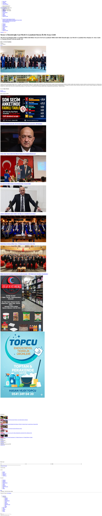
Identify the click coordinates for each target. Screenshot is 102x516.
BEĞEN (1, 439)
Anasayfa (2, 32)
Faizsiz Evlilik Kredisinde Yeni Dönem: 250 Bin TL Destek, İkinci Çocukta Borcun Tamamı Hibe (20, 424)
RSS (8, 21)
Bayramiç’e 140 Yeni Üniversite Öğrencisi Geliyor (12, 428)
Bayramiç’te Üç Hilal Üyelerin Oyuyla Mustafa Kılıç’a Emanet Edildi (15, 183)
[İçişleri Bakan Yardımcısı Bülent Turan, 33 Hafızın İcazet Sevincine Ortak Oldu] (23, 241)
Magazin (4, 9)
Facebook (4, 19)
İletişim (6, 21)
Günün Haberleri (5, 4)
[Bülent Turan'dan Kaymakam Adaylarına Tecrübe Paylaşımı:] (23, 271)
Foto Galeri (4, 1)
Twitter (7, 19)
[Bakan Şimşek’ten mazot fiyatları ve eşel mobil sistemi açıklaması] (4, 418)
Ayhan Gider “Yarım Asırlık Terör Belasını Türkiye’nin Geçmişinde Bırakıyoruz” (18, 153)
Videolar (4, 2)
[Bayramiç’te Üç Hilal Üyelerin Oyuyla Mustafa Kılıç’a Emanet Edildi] (23, 181)
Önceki (1, 91)
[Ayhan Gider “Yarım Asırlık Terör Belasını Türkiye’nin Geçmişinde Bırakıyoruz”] (23, 151)
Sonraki (4, 91)
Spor (3, 487)
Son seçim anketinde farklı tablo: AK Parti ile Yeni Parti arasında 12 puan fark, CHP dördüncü (21, 123)
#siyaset (1, 90)
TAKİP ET (2, 441)
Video (4, 508)
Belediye (4, 11)
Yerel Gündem (5, 12)
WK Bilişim (9, 493)
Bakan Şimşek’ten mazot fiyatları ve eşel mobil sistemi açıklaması (16, 419)
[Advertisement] (32, 405)
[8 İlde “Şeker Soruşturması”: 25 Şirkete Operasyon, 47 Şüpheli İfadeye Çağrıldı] (4, 436)
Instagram (10, 19)
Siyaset (4, 13)
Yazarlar (4, 509)
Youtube (13, 19)
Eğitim (1, 424)
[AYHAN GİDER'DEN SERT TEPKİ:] (23, 211)
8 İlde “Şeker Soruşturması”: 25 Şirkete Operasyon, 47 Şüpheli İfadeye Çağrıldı (18, 437)
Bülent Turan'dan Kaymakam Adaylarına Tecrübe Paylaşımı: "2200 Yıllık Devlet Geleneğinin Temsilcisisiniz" (24, 273)
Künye (4, 21)
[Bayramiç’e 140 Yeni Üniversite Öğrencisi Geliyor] (4, 427)
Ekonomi (4, 15)
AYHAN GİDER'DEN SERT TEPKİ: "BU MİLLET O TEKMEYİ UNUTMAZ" (18, 213)
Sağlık (4, 14)
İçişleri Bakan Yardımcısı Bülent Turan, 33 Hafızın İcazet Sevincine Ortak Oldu (17, 243)
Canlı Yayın (4, 3)
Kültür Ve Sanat (5, 16)
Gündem (4, 10)
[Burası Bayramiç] (3, 7)
